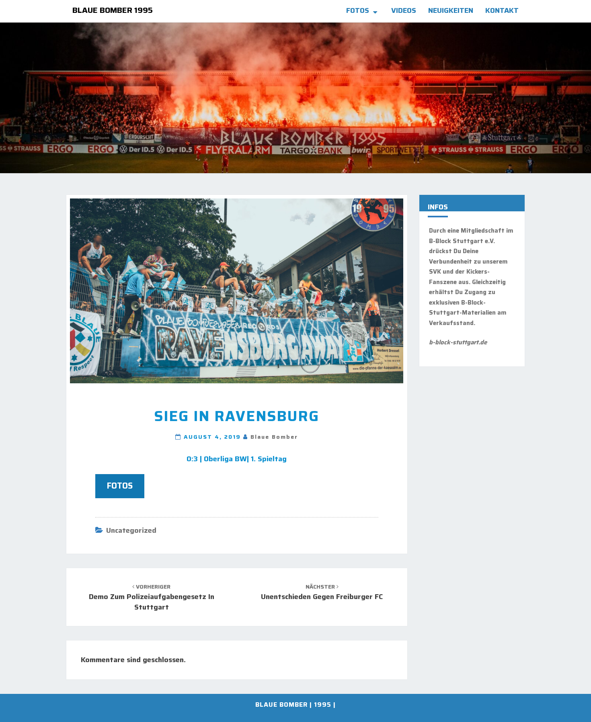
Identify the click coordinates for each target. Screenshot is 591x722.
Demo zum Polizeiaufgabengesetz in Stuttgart (151, 597)
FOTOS (120, 485)
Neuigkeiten (450, 10)
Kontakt (502, 10)
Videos (403, 10)
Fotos (357, 10)
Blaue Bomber (274, 436)
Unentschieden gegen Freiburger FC (322, 592)
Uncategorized (131, 530)
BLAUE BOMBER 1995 (112, 10)
